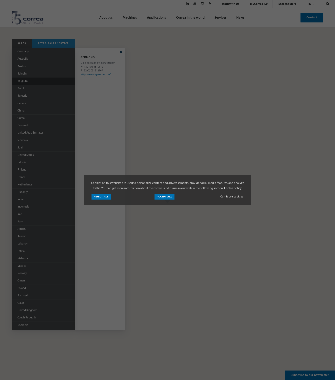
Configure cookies (231, 196)
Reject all (101, 196)
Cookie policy (233, 188)
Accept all (164, 196)
